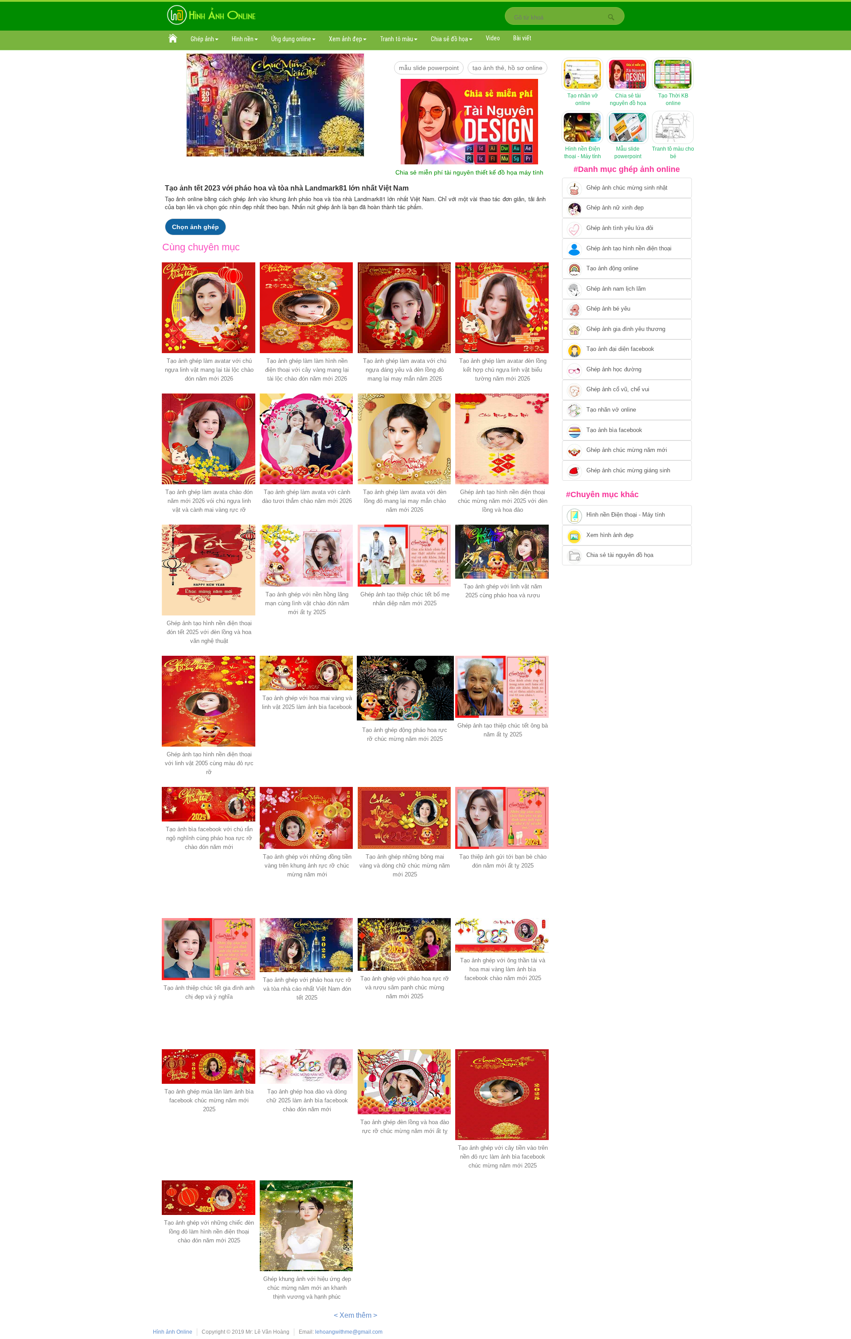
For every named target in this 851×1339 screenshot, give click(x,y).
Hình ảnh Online (172, 1332)
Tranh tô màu (396, 39)
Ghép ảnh (202, 39)
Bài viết (522, 38)
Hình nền (243, 39)
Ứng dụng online (291, 39)
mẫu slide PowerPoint (429, 67)
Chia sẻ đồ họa (449, 39)
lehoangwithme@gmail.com (349, 1332)
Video (493, 38)
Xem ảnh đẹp (345, 39)
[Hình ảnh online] (211, 14)
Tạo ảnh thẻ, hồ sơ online (507, 67)
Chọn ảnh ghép (195, 226)
